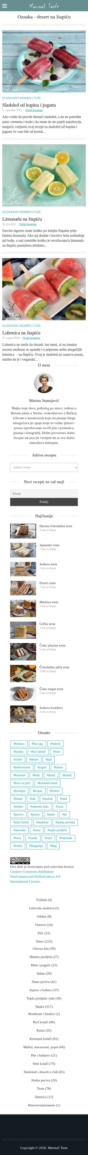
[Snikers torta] (23, 569)
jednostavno (22, 767)
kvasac (38, 791)
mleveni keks (40, 806)
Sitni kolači (41, 1063)
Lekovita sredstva (41, 908)
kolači (68, 775)
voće (49, 838)
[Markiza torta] (23, 608)
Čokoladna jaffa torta (54, 667)
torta (18, 838)
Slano (40, 941)
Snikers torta (48, 564)
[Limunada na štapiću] (44, 175)
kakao (59, 767)
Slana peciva (41, 982)
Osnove (40, 925)
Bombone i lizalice (41, 1014)
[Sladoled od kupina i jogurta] (44, 61)
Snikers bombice (51, 708)
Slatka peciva (40, 1080)
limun (19, 798)
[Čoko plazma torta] (23, 651)
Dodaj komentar (34, 110)
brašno (19, 751)
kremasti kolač (48, 783)
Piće (41, 933)
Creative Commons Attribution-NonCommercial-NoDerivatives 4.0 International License (35, 876)
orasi (60, 806)
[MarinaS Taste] (44, 6)
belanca (20, 743)
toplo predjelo (58, 830)
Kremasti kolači (41, 1039)
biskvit (56, 743)
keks (37, 775)
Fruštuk (41, 900)
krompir (20, 791)
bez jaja (38, 743)
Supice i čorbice (40, 990)
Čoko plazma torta (52, 645)
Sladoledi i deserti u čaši (21, 98)
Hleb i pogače (41, 965)
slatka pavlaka (66, 822)
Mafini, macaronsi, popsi (40, 1047)
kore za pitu (22, 783)
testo (37, 830)
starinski (20, 830)
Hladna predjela (41, 957)
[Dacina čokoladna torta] (23, 531)
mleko (19, 806)
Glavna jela (41, 948)
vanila (33, 838)
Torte (40, 1088)
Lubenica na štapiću (21, 332)
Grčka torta (47, 624)
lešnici (55, 791)
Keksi (41, 1030)
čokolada (66, 838)
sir (65, 814)
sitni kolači (22, 822)
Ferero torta (47, 583)
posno (36, 814)
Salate (41, 973)
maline (48, 798)
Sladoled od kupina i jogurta (29, 105)
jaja (49, 759)
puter (52, 814)
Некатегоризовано (41, 1105)
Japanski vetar (49, 545)
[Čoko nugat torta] (23, 694)
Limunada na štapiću (22, 219)
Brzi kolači (40, 1022)
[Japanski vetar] (23, 550)
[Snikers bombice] (23, 714)
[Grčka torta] (23, 630)
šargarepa (37, 846)
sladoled (43, 822)
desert (34, 759)
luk (33, 798)
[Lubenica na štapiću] (44, 289)
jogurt (43, 767)
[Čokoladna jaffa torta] (23, 673)
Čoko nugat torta (51, 689)
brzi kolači (39, 751)
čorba (18, 846)
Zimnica (40, 1097)
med (64, 798)
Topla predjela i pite (41, 998)
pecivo (19, 814)
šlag (54, 846)
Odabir (41, 916)
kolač (52, 775)
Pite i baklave (40, 1055)
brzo (57, 751)
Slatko (39, 1006)
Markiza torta (48, 602)
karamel (20, 775)
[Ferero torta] (23, 588)
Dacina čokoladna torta (55, 526)
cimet (18, 759)
